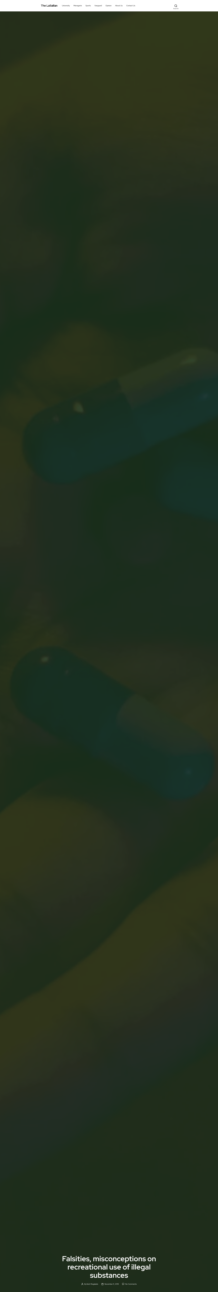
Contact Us (130, 6)
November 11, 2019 (112, 1284)
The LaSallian (49, 5)
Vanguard (98, 6)
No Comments (131, 1284)
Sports (88, 6)
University (66, 6)
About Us (119, 6)
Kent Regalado (92, 1284)
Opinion (108, 6)
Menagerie (77, 6)
